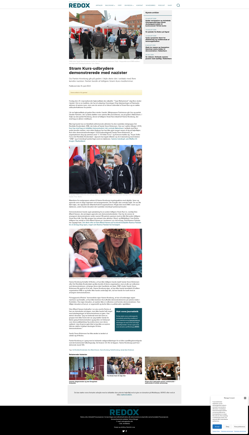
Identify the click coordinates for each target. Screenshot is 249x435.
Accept (217, 427)
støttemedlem (126, 395)
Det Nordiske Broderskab (79, 350)
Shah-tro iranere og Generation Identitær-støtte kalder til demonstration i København (157, 49)
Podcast (161, 5)
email (143, 417)
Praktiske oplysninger (227, 431)
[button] (245, 398)
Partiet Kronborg (115, 350)
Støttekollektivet (134, 320)
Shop (170, 5)
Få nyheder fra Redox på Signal (157, 32)
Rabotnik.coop (130, 427)
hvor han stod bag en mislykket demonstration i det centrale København (96, 128)
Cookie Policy (216, 431)
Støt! (120, 5)
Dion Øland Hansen (93, 350)
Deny (227, 427)
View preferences (239, 427)
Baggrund (109, 5)
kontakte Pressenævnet (160, 417)
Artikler (99, 5)
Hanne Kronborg (105, 350)
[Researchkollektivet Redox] (80, 4)
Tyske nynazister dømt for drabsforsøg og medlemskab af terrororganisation (157, 39)
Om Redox (128, 5)
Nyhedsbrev (150, 5)
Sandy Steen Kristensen (127, 350)
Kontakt (139, 5)
